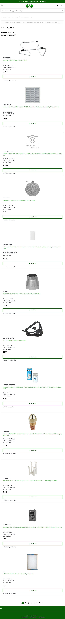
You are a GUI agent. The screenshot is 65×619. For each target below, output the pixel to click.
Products (3, 17)
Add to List (33, 76)
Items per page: (6, 32)
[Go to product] (32, 48)
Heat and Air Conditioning (27, 17)
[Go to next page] (42, 603)
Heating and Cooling (13, 17)
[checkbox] (2, 27)
